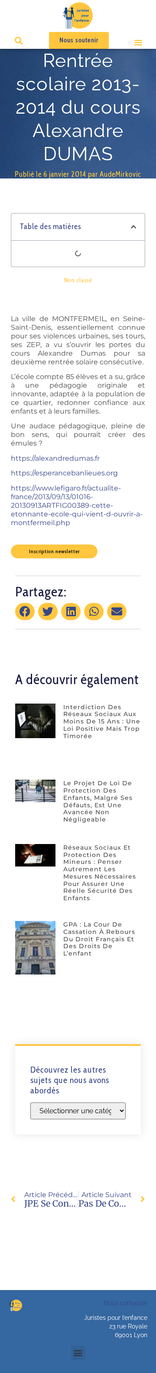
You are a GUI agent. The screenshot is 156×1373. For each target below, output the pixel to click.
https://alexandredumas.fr (55, 458)
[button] (138, 42)
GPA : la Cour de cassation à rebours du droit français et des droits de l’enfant (99, 939)
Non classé (78, 280)
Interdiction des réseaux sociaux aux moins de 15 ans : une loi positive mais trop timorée (101, 721)
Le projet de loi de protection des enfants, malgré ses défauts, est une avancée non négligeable (98, 801)
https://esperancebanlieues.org (64, 473)
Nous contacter (125, 1303)
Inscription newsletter (54, 551)
